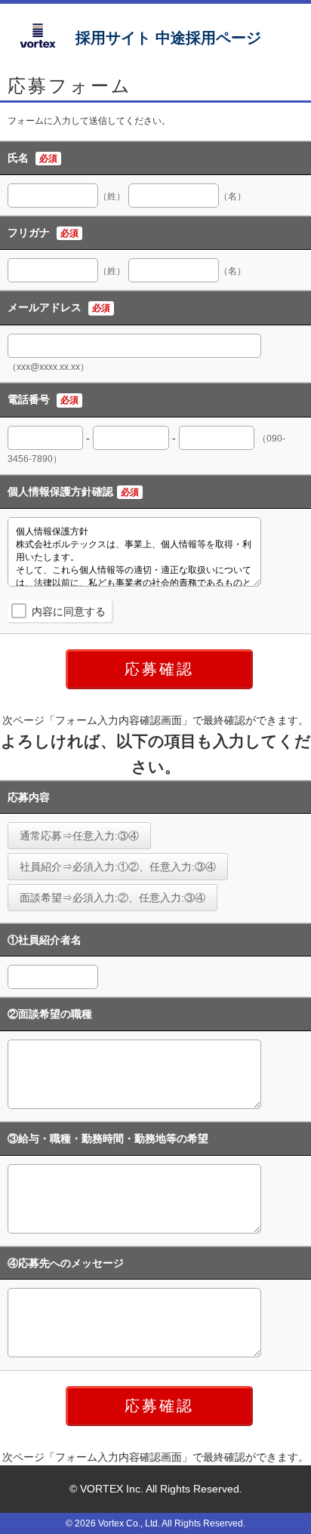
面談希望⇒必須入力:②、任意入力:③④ (112, 898)
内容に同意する (69, 611)
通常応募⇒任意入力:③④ (79, 836)
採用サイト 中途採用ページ (160, 37)
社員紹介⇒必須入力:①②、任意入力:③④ (118, 867)
